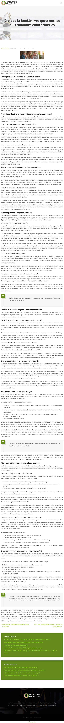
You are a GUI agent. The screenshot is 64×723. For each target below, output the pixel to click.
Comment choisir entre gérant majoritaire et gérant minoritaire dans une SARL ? (27, 639)
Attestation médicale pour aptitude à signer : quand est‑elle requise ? (24, 670)
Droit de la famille (6, 48)
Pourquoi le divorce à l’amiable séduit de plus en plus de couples (23, 648)
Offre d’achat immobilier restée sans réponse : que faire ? (16, 625)
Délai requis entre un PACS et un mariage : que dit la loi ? (21, 667)
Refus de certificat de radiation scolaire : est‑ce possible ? (21, 675)
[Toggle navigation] (61, 3)
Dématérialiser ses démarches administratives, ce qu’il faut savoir (23, 642)
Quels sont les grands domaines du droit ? (16, 645)
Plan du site (32, 722)
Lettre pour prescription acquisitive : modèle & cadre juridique (48, 625)
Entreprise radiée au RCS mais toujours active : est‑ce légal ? (22, 673)
